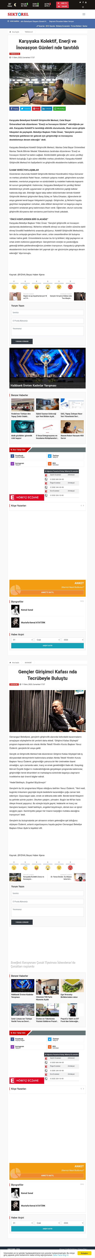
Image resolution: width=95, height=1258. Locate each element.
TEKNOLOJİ (29, 32)
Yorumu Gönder (22, 341)
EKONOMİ (28, 662)
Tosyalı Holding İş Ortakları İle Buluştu (68, 21)
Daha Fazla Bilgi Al (61, 1255)
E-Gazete (51, 26)
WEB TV (64, 3)
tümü (82, 601)
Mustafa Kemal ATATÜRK (33, 622)
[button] (81, 505)
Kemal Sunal (27, 610)
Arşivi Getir (47, 645)
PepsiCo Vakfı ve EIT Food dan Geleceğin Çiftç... (70, 1021)
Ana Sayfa (15, 32)
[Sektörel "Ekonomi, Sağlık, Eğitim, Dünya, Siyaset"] (18, 14)
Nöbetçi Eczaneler (63, 26)
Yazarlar (41, 26)
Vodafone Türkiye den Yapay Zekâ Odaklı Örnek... (21, 416)
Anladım (84, 1253)
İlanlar (85, 26)
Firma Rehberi (76, 26)
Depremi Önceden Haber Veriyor (40, 21)
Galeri (64, 6)
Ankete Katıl (47, 592)
